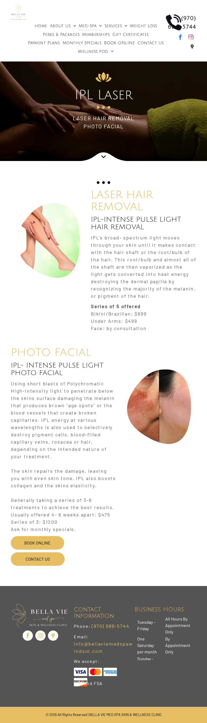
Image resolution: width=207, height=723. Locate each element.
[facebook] (180, 38)
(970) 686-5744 (110, 626)
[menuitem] (41, 26)
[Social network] (192, 47)
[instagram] (191, 38)
